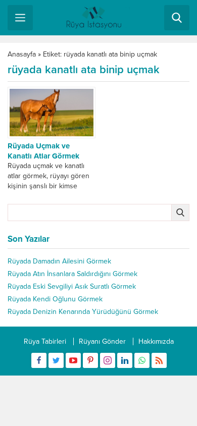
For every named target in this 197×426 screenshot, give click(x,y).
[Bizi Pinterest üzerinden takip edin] (90, 360)
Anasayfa (22, 54)
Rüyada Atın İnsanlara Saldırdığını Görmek (72, 274)
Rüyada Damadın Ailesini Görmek (59, 261)
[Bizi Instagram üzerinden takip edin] (107, 360)
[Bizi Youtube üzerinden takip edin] (73, 360)
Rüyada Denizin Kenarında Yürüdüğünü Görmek (83, 311)
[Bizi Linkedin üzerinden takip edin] (124, 360)
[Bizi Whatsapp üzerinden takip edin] (142, 360)
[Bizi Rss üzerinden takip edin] (159, 360)
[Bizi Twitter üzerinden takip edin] (56, 360)
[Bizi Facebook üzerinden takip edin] (38, 360)
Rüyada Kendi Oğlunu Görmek (55, 299)
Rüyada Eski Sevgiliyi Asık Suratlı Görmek (72, 286)
